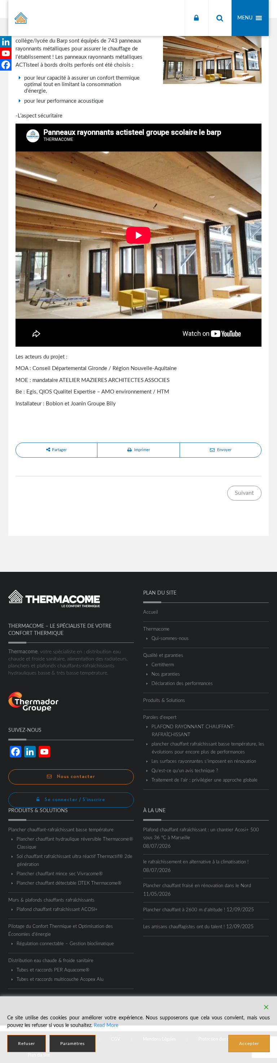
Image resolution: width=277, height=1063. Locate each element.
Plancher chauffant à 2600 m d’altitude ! (184, 910)
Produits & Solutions (164, 700)
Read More (106, 1025)
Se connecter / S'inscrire (74, 799)
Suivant (244, 493)
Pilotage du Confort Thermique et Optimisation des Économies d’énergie (60, 930)
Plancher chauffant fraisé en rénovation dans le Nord (197, 886)
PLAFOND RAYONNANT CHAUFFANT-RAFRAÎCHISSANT (193, 731)
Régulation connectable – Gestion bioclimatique (65, 944)
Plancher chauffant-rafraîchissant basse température (61, 830)
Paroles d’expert (159, 717)
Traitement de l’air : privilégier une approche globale (205, 780)
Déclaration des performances (182, 683)
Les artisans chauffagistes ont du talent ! (184, 927)
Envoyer (224, 450)
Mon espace (196, 18)
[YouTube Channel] (6, 53)
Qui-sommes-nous (170, 638)
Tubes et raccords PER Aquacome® (53, 970)
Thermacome (156, 629)
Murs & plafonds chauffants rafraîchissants (51, 900)
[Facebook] (6, 65)
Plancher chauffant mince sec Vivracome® (60, 874)
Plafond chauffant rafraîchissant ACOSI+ (57, 909)
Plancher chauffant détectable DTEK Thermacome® (69, 883)
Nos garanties (166, 674)
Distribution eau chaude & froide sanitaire (50, 961)
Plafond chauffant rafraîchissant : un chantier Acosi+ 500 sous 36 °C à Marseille (201, 834)
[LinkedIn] (6, 42)
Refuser (26, 1043)
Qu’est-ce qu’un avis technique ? (185, 771)
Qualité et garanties (163, 655)
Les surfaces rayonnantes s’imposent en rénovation (204, 761)
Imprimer (142, 450)
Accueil (150, 612)
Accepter (249, 1043)
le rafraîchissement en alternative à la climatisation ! (196, 862)
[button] (244, 18)
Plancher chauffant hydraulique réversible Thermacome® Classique (75, 843)
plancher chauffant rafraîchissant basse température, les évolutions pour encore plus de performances (208, 748)
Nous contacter (75, 776)
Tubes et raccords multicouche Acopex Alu (60, 979)
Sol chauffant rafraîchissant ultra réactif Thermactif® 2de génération (74, 860)
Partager (59, 450)
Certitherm (163, 665)
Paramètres (72, 1043)
